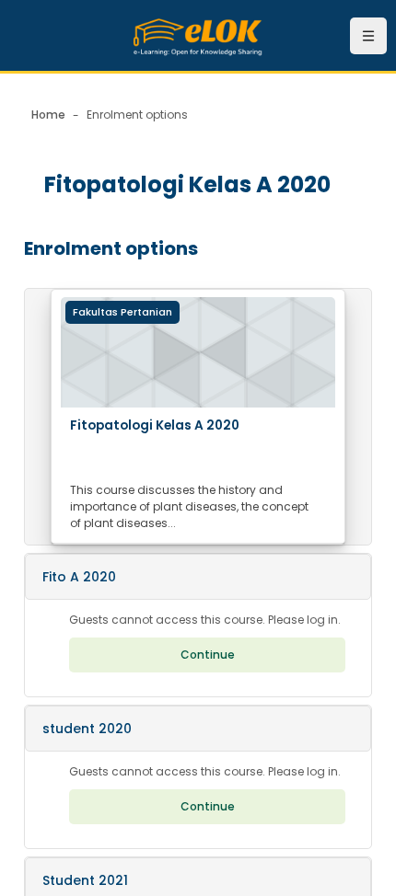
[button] (198, 577)
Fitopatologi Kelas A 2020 (154, 425)
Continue (208, 654)
